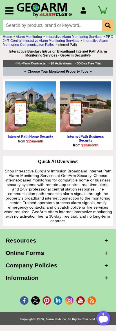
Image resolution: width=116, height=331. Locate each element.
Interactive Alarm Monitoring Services (74, 37)
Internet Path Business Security (85, 138)
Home (7, 37)
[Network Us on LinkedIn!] (58, 300)
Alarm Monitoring (29, 37)
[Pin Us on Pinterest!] (47, 300)
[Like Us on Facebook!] (24, 300)
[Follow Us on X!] (35, 300)
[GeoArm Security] (45, 10)
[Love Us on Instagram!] (69, 300)
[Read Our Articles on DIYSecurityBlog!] (92, 300)
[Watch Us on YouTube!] (80, 300)
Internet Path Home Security (30, 137)
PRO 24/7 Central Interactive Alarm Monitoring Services (58, 39)
